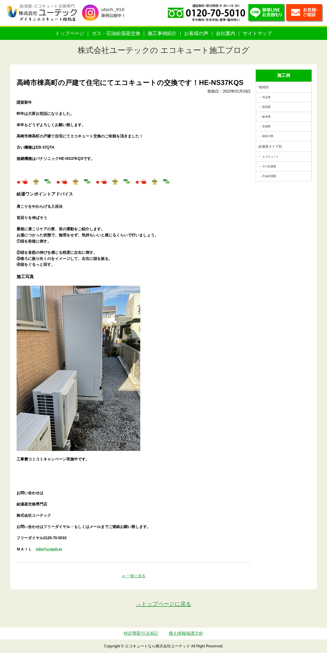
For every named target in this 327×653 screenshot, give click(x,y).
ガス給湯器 (269, 166)
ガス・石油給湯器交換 (116, 33)
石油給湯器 (269, 176)
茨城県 (266, 126)
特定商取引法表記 (141, 633)
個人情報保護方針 (186, 633)
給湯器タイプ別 (270, 146)
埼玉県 (266, 97)
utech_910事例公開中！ (105, 16)
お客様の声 (196, 33)
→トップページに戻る (163, 604)
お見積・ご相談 (304, 13)
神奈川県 (267, 136)
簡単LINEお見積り (266, 13)
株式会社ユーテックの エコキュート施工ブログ (164, 50)
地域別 (263, 87)
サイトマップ (257, 33)
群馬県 (266, 106)
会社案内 (225, 33)
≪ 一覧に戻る (134, 576)
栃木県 (266, 116)
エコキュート (270, 156)
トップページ (69, 33)
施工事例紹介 (162, 33)
